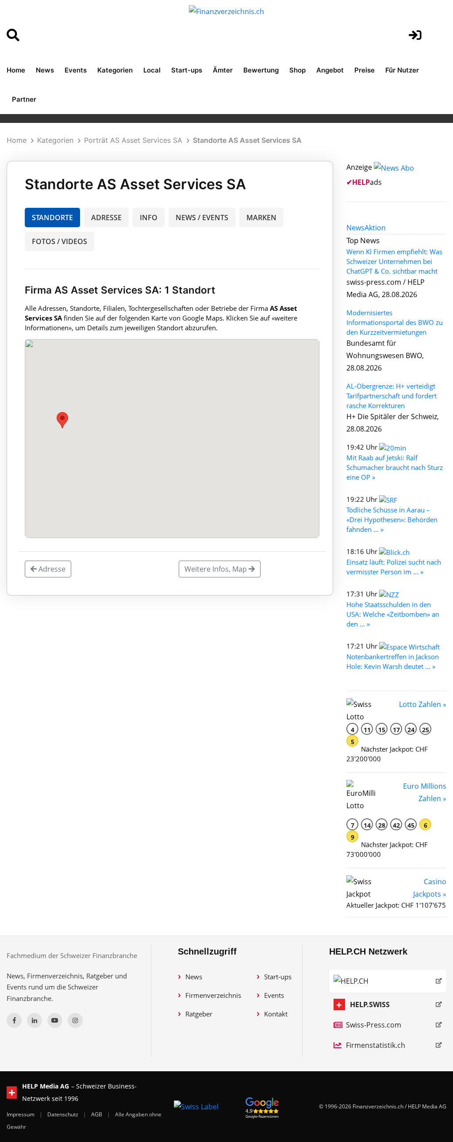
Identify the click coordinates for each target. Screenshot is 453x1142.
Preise (364, 70)
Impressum (21, 1114)
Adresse (51, 569)
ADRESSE (106, 217)
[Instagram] (75, 1020)
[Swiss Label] (196, 1106)
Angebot (330, 70)
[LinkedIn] (34, 1020)
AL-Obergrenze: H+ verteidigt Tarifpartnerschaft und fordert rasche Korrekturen (391, 396)
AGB (97, 1114)
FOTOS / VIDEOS (59, 241)
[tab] (355, 228)
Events (76, 70)
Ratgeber (198, 1013)
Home (16, 70)
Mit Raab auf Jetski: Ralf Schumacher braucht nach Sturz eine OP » (394, 467)
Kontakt (276, 1013)
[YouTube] (54, 1020)
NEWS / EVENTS (202, 217)
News (45, 70)
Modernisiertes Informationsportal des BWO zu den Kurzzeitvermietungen (394, 322)
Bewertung (261, 70)
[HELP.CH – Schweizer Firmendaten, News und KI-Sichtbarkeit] (387, 981)
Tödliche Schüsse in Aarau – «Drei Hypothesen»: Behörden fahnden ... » (392, 519)
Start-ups (186, 70)
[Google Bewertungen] (262, 1106)
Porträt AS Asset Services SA (133, 140)
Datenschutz (63, 1114)
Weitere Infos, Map (216, 569)
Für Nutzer (402, 70)
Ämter (223, 70)
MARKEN (261, 217)
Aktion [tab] (375, 228)
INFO (148, 217)
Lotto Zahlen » (422, 704)
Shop (297, 70)
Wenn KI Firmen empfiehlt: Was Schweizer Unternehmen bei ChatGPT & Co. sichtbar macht (394, 261)
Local (152, 70)
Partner (24, 99)
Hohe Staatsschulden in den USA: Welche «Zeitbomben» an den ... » (392, 614)
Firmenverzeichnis (213, 995)
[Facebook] (14, 1020)
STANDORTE (52, 217)
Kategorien (115, 70)
